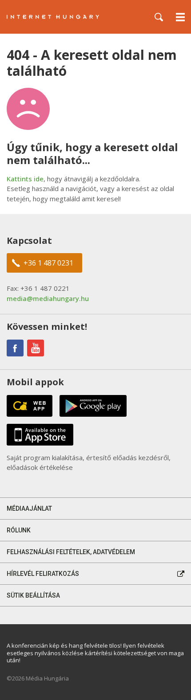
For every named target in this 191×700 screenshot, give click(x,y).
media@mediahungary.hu (48, 298)
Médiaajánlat (29, 508)
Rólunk (19, 530)
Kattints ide (25, 178)
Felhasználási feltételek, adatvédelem (71, 551)
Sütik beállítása (33, 595)
